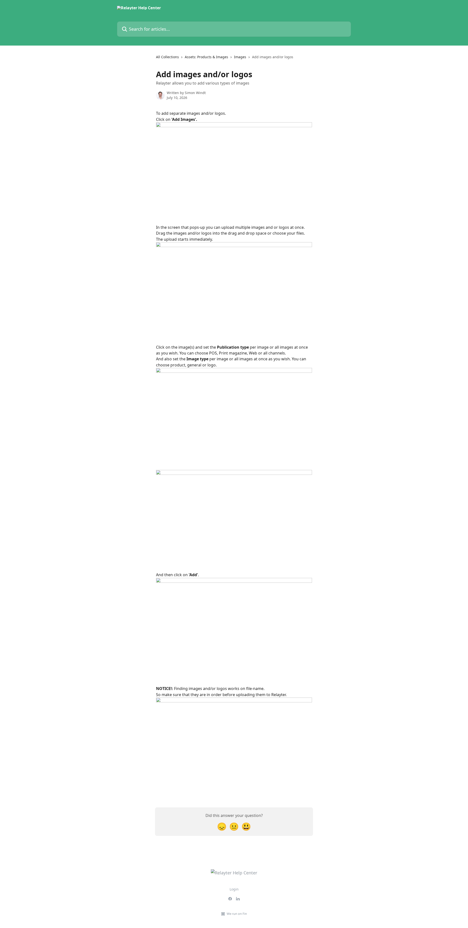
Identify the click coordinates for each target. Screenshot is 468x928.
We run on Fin (237, 913)
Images (240, 57)
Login (234, 889)
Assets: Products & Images (206, 57)
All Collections (167, 57)
